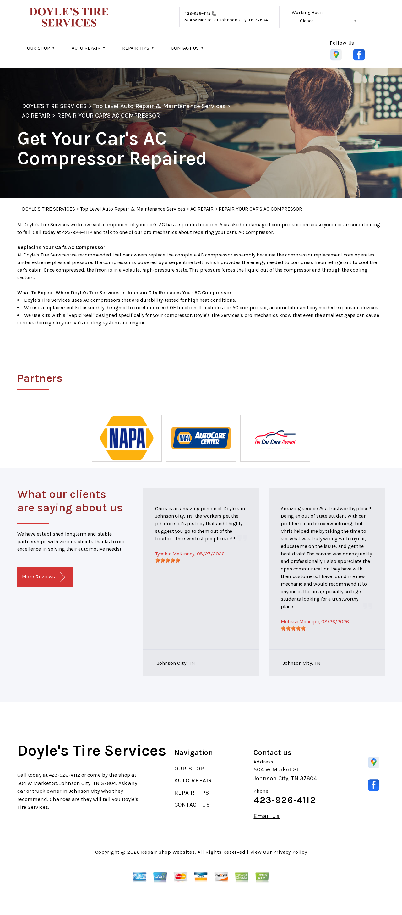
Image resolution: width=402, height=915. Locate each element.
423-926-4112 (197, 13)
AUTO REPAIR (86, 48)
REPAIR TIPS (135, 48)
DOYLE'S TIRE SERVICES (54, 106)
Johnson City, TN (176, 663)
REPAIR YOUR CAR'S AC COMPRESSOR (108, 115)
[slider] (167, 560)
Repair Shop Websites (168, 852)
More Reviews (39, 577)
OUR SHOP (38, 48)
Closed (307, 21)
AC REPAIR (36, 115)
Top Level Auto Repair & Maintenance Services (159, 106)
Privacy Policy (290, 852)
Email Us (266, 816)
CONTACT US (185, 48)
